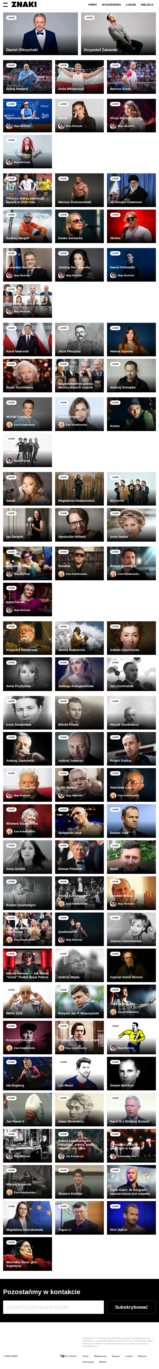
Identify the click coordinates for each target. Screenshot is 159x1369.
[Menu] (5, 4)
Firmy (92, 4)
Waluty (103, 1362)
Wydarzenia (111, 4)
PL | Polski (70, 1356)
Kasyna (116, 1356)
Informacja (88, 1362)
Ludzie (131, 4)
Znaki (130, 1340)
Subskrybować (131, 1307)
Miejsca (147, 4)
